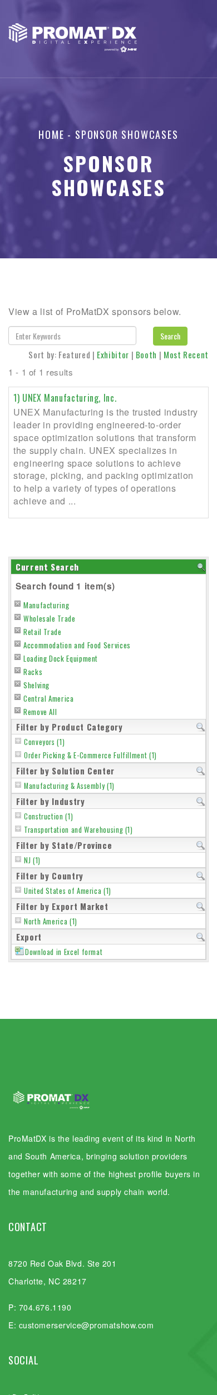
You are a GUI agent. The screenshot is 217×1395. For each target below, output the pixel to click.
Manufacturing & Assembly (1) (69, 786)
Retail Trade (42, 631)
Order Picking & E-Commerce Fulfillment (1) (90, 755)
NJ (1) (32, 860)
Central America (48, 698)
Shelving (36, 685)
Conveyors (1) (44, 742)
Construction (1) (48, 816)
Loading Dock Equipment (60, 658)
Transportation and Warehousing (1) (78, 829)
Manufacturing (46, 605)
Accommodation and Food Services (77, 645)
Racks (32, 671)
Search (170, 336)
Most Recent (186, 354)
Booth (146, 354)
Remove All (40, 711)
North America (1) (50, 921)
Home (51, 134)
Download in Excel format (63, 952)
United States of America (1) (67, 891)
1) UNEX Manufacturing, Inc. (64, 397)
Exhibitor (113, 354)
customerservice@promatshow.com (86, 1325)
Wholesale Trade (49, 618)
